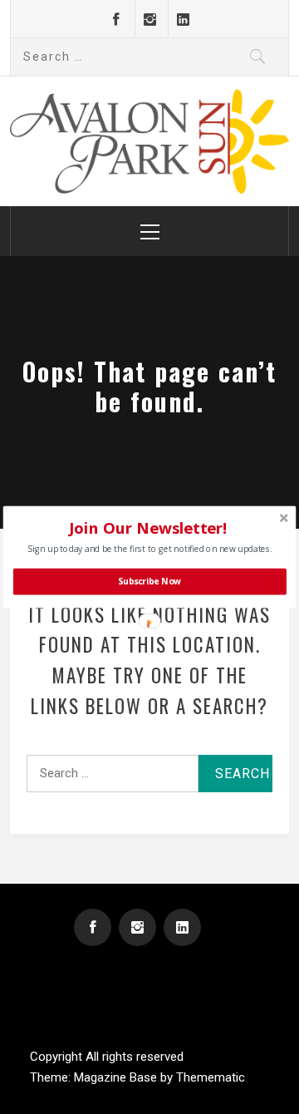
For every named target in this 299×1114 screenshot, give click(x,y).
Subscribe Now (149, 581)
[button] (148, 528)
